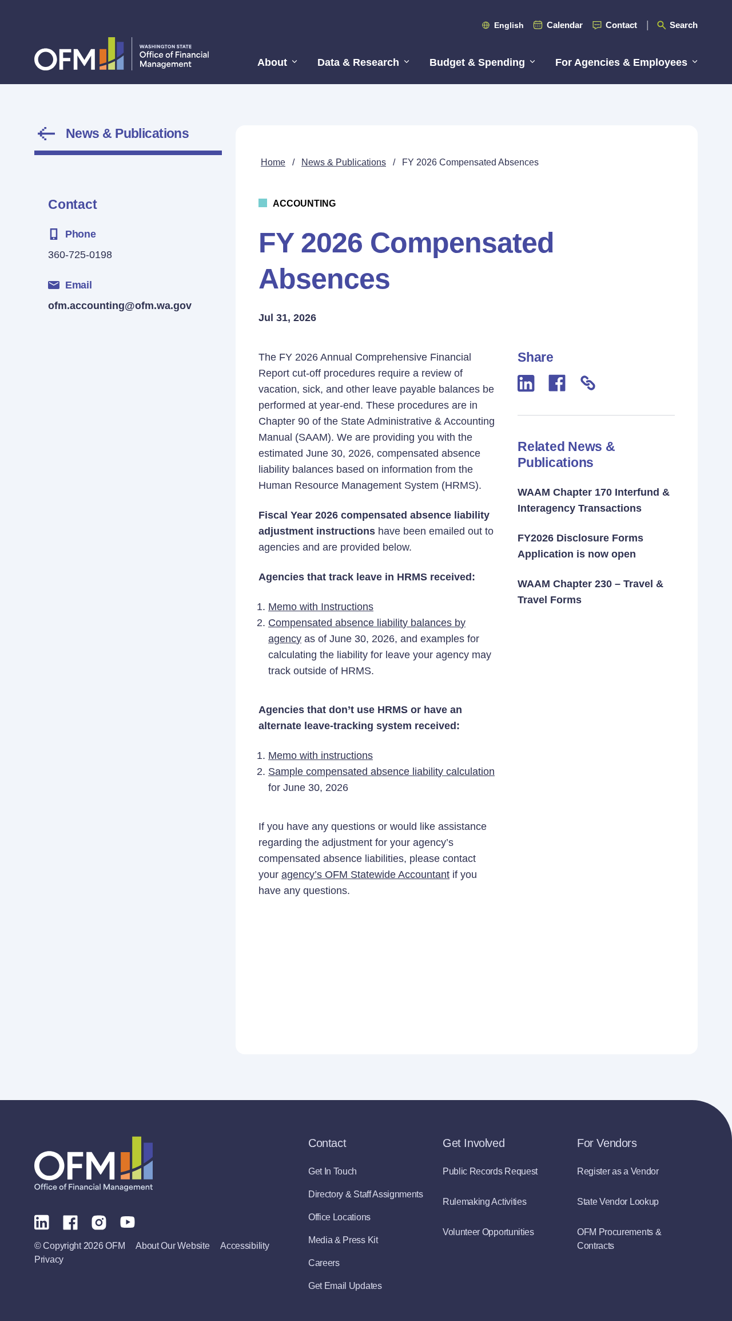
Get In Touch (332, 1171)
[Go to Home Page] (121, 53)
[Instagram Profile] (99, 1221)
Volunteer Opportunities (488, 1232)
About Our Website (172, 1246)
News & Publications (127, 133)
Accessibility (244, 1246)
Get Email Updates (345, 1286)
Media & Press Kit (343, 1240)
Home (273, 162)
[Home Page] (93, 1164)
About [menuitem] (272, 62)
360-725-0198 (80, 254)
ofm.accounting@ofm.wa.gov (120, 305)
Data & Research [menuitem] (358, 62)
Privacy (48, 1259)
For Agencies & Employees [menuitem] (621, 62)
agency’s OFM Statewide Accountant (365, 874)
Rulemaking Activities (484, 1202)
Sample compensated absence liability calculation (381, 771)
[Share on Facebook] (557, 382)
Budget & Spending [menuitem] (477, 62)
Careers (324, 1263)
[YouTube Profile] (127, 1221)
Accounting (304, 203)
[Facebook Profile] (70, 1221)
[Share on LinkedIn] (526, 383)
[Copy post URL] (587, 382)
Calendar (565, 25)
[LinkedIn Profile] (41, 1221)
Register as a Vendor (618, 1171)
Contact (621, 25)
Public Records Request (490, 1171)
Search (684, 25)
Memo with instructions (320, 755)
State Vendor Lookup (618, 1202)
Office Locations (339, 1217)
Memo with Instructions (320, 606)
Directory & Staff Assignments (365, 1194)
